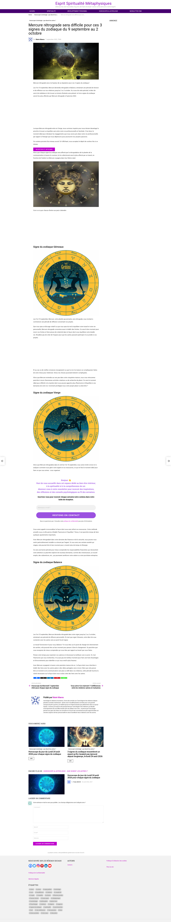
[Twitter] (34, 865)
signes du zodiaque (35, 907)
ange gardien (47, 889)
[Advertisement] (66, 113)
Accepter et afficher (44, 149)
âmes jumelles (34, 913)
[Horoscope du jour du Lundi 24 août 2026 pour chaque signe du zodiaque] (46, 737)
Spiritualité (51, 11)
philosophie (44, 901)
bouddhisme (40, 892)
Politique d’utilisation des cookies (116, 861)
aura (31, 892)
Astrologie (58, 889)
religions (51, 904)
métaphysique (56, 898)
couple (32, 895)
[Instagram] (38, 865)
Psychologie (33, 904)
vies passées (52, 910)
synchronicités (58, 907)
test (31, 910)
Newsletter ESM (136, 11)
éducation (54, 913)
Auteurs (69, 865)
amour (39, 889)
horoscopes (45, 898)
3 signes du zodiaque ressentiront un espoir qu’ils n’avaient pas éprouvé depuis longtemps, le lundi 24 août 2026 (85, 754)
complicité (58, 892)
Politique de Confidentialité (36, 873)
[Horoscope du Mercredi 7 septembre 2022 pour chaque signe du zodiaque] (2, 461)
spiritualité (48, 907)
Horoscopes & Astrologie (108, 11)
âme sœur (45, 913)
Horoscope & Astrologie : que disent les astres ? (42, 749)
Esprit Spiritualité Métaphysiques (83, 3)
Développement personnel (77, 11)
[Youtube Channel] (49, 865)
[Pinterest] (57, 678)
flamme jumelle (58, 895)
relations (43, 904)
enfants (48, 895)
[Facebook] (36, 678)
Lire (31, 758)
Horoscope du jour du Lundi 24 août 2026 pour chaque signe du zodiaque (44, 753)
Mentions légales (33, 879)
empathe (40, 895)
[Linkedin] (50, 678)
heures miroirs (34, 898)
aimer (32, 889)
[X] (43, 678)
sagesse (59, 904)
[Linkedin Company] (46, 865)
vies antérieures (40, 910)
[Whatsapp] (64, 678)
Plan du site (110, 867)
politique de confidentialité (70, 521)
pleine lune (54, 901)
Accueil (32, 11)
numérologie (33, 901)
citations (49, 892)
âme (60, 910)
